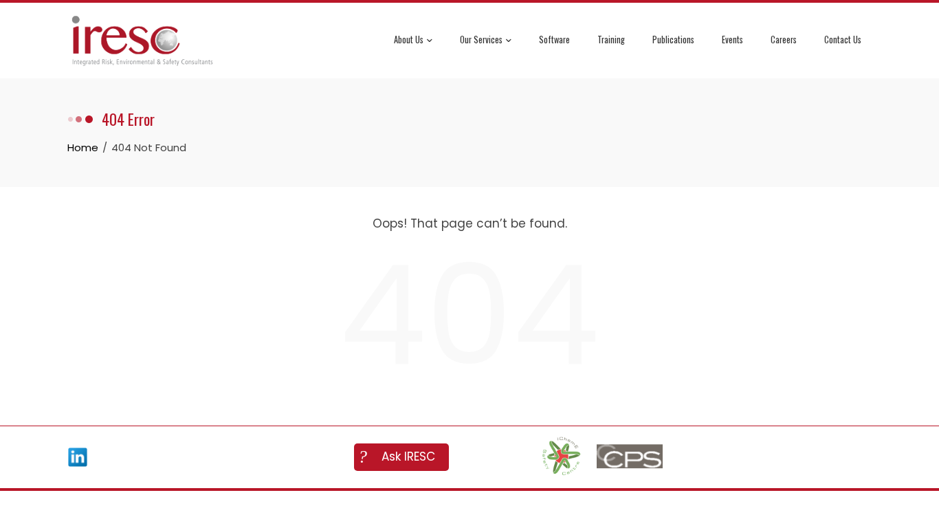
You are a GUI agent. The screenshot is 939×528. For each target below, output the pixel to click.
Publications (673, 39)
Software (554, 39)
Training (611, 39)
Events (732, 39)
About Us (408, 39)
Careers (784, 39)
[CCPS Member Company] (629, 457)
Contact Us (842, 39)
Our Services (481, 39)
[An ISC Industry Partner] (561, 457)
